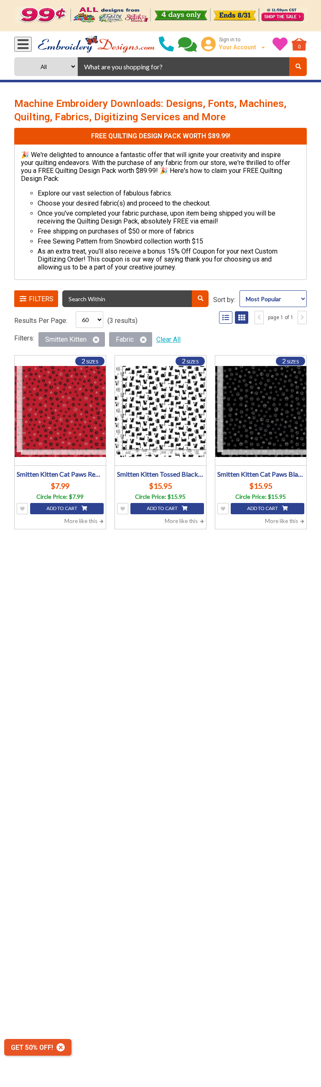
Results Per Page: (40, 321)
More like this (81, 521)
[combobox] (183, 66)
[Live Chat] (187, 44)
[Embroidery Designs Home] (96, 44)
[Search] (298, 66)
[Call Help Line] (166, 44)
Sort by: (224, 300)
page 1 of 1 (280, 317)
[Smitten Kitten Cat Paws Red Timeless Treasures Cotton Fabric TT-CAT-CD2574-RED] (60, 411)
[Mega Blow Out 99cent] (160, 15)
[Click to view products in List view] (225, 317)
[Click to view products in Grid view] (241, 317)
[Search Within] (200, 298)
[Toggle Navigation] (23, 44)
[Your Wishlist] (280, 44)
